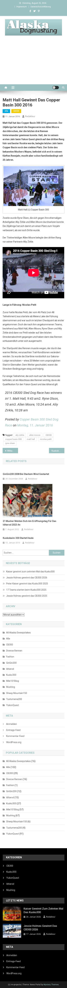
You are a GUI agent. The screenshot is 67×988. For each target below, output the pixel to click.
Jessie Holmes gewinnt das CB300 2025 (26, 595)
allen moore (34, 435)
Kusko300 (11, 675)
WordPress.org (13, 742)
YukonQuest (12, 705)
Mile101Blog (12, 681)
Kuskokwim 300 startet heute (18, 538)
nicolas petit (46, 439)
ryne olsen (10, 443)
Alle (6, 111)
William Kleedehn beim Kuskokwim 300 (12, 450)
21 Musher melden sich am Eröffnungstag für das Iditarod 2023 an (29, 523)
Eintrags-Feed (13, 730)
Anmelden (11, 724)
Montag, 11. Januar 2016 (35, 425)
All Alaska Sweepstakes (18, 632)
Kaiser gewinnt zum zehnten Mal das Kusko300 (30, 571)
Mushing (10, 687)
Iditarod (10, 669)
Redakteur (30, 116)
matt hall (31, 439)
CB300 (16, 111)
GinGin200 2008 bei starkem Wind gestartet (26, 474)
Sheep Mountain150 (16, 693)
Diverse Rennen (14, 650)
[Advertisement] (33, 63)
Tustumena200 (14, 699)
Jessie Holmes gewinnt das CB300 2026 (26, 577)
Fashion (10, 656)
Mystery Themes (51, 984)
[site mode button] (55, 87)
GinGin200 (11, 663)
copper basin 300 (13, 439)
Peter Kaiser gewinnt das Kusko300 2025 (27, 583)
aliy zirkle (19, 435)
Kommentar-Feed (15, 736)
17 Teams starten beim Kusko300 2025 (26, 589)
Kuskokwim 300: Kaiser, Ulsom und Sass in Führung (58, 450)
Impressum (21, 7)
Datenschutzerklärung (41, 7)
